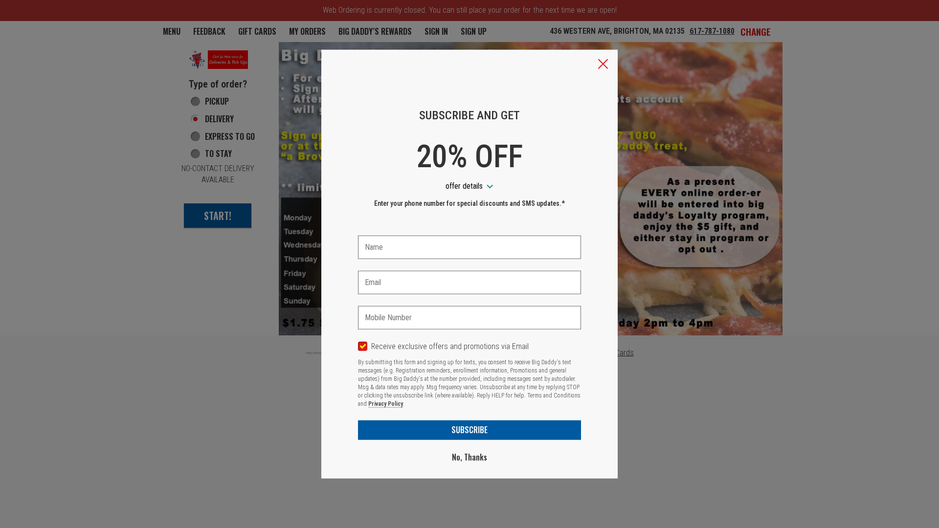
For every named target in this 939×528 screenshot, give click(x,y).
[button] (603, 65)
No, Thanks (469, 457)
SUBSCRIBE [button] (469, 430)
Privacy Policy (385, 403)
